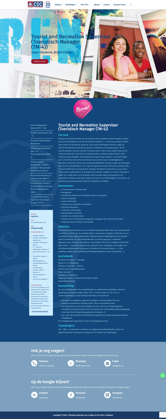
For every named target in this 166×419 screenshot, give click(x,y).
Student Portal (119, 5)
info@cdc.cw (117, 366)
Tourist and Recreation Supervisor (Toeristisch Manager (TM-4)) (40, 200)
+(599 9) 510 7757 (83, 366)
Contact (106, 5)
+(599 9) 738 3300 (46, 366)
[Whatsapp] (162, 375)
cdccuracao (80, 397)
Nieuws (97, 5)
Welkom (58, 5)
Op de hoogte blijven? (50, 382)
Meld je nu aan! (39, 61)
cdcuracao (43, 398)
